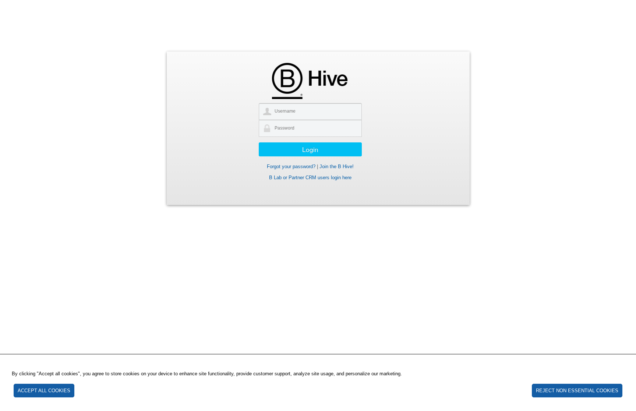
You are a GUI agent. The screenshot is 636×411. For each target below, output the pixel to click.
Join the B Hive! (336, 166)
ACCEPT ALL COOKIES (44, 390)
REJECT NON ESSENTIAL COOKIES (577, 390)
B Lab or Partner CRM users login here (310, 177)
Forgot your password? (291, 166)
